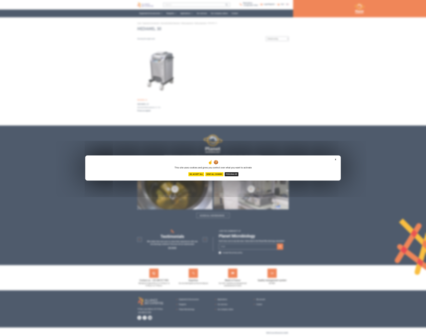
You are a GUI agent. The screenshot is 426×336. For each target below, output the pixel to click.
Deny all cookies (214, 174)
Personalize (231, 174)
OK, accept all (196, 174)
